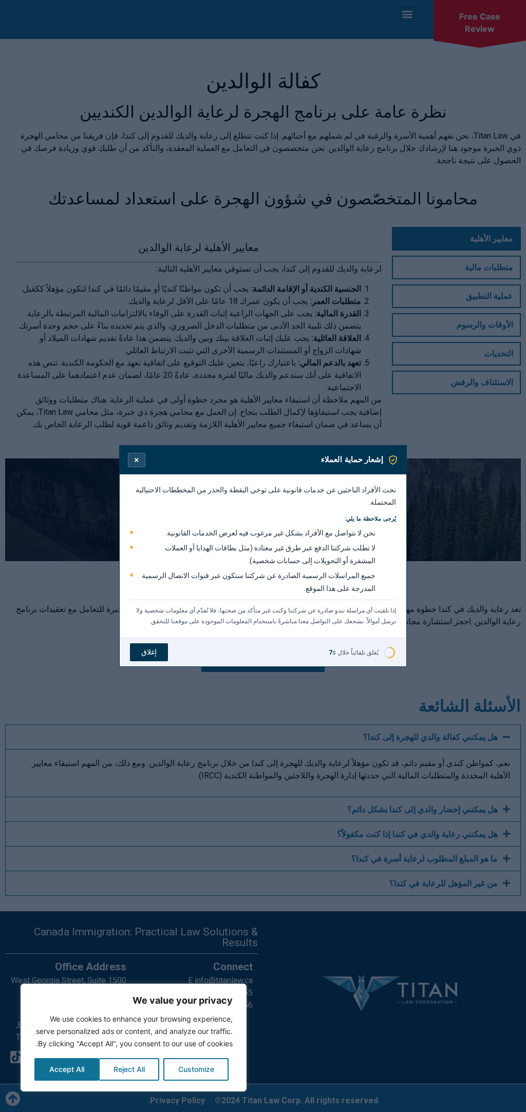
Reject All (129, 1069)
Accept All (66, 1069)
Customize (196, 1069)
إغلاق (149, 652)
